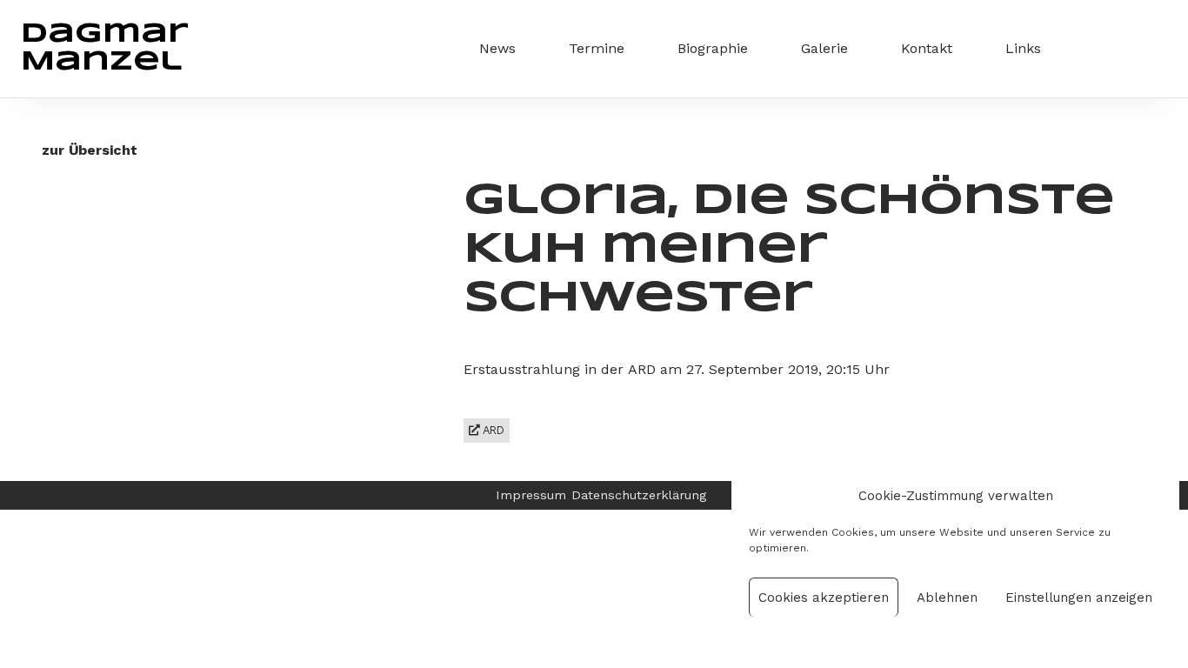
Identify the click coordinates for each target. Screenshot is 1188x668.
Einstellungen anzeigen (1078, 597)
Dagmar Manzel (105, 48)
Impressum (531, 495)
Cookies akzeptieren (823, 597)
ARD (492, 430)
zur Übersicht (89, 150)
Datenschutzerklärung (638, 495)
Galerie (824, 48)
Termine (596, 48)
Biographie (712, 48)
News (497, 48)
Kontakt (926, 48)
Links (1023, 48)
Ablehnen (947, 597)
